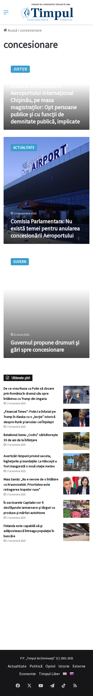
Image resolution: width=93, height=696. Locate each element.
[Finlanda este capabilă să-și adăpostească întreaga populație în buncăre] (76, 532)
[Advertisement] (46, 596)
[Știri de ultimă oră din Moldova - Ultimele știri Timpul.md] (46, 12)
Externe (78, 666)
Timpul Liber (49, 673)
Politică (36, 666)
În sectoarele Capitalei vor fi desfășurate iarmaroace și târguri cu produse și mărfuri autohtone (29, 507)
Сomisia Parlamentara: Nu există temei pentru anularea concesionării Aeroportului (45, 228)
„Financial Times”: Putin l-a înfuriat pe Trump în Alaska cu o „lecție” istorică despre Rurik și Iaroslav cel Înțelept (30, 416)
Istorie (63, 666)
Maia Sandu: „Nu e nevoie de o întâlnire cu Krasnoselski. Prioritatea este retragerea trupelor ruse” (31, 484)
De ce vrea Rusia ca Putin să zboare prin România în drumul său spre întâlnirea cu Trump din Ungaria (29, 393)
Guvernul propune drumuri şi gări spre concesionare (45, 346)
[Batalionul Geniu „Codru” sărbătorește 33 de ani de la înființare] (76, 441)
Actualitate (17, 666)
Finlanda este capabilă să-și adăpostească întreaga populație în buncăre (29, 531)
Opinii (50, 666)
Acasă (12, 30)
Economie (27, 673)
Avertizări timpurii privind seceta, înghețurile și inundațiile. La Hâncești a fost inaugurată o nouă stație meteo (30, 461)
